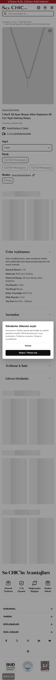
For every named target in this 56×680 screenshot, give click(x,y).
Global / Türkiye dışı (28, 352)
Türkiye (28, 345)
